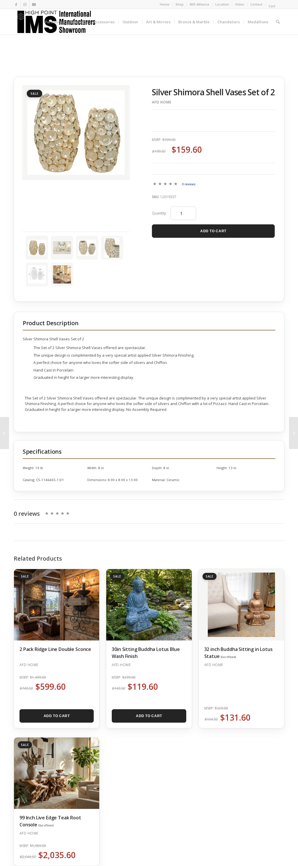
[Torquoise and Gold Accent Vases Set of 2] (4, 433)
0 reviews (189, 184)
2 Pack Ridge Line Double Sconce (55, 649)
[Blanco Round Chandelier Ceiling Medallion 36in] (293, 433)
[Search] (277, 22)
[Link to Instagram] (25, 4)
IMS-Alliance (199, 4)
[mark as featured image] (37, 248)
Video (239, 4)
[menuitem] (165, 4)
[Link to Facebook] (16, 4)
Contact (256, 4)
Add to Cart (213, 231)
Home (164, 4)
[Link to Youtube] (33, 4)
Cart (272, 6)
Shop (179, 4)
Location (222, 4)
